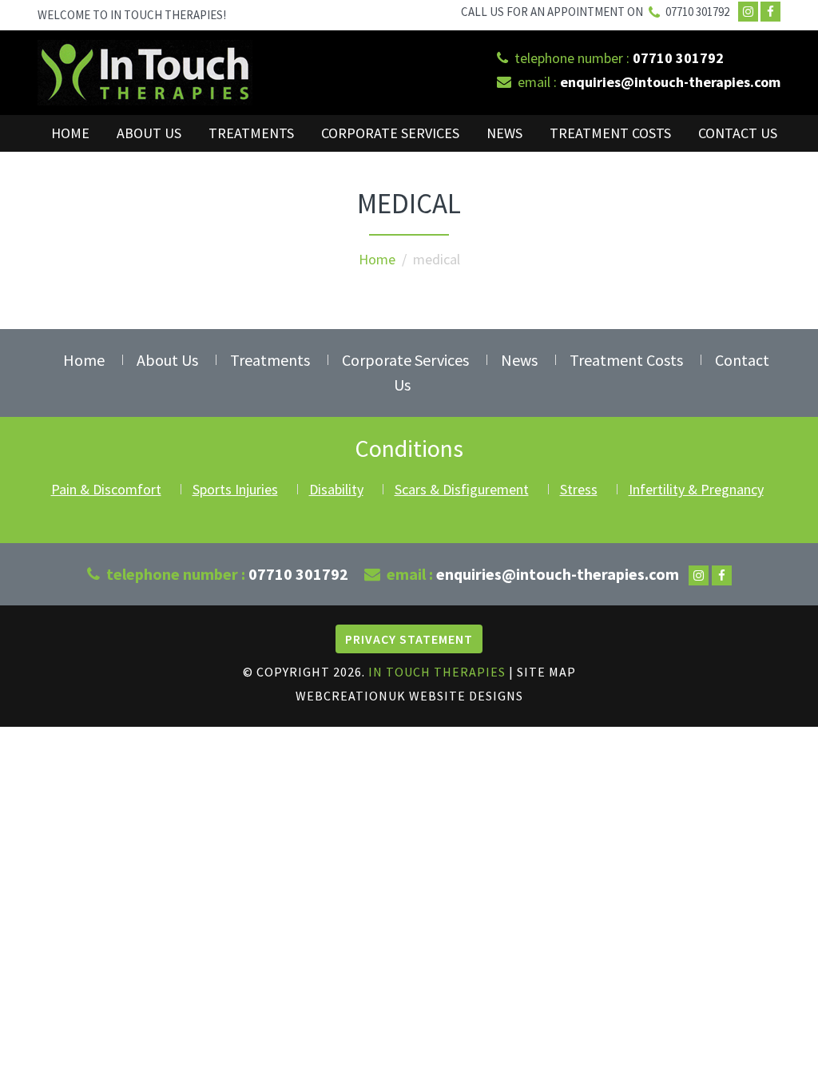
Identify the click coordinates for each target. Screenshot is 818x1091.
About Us (149, 133)
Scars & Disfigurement (462, 489)
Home (70, 133)
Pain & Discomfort (106, 489)
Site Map (546, 672)
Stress (579, 489)
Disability (336, 489)
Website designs (466, 696)
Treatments (251, 133)
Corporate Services (390, 133)
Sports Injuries (235, 489)
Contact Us (737, 133)
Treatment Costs (610, 133)
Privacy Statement (409, 639)
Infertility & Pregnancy (696, 489)
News (504, 133)
